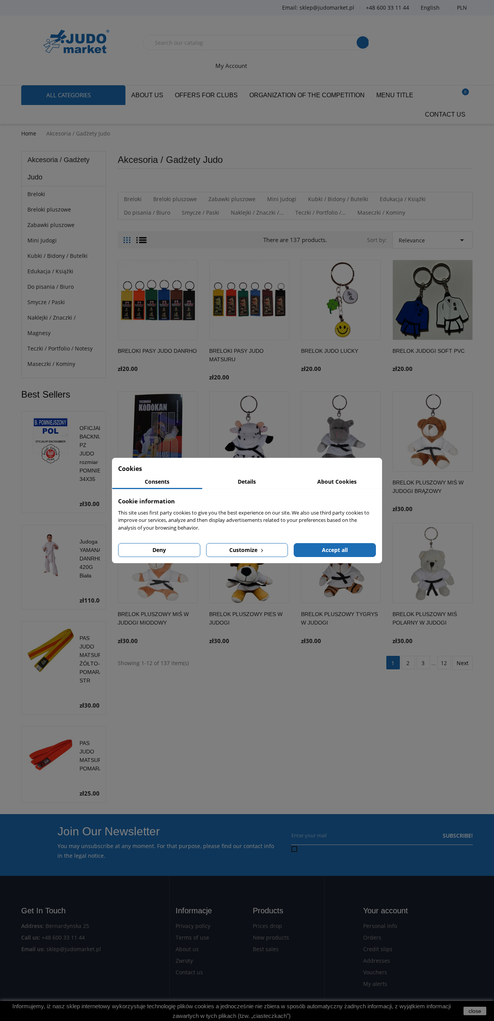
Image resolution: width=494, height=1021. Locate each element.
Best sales (266, 949)
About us (187, 949)
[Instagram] (71, 8)
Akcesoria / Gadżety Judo (58, 168)
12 (444, 663)
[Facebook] (33, 8)
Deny (159, 550)
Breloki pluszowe (49, 209)
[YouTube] (52, 8)
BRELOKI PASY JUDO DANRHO (157, 351)
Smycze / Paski (46, 302)
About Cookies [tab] (337, 481)
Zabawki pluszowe (50, 225)
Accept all (335, 550)
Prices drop (267, 926)
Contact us (189, 972)
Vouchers (375, 972)
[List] (141, 237)
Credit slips (377, 949)
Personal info (380, 926)
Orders (372, 937)
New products (271, 937)
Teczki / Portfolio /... (320, 212)
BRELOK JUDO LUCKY (329, 351)
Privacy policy (193, 926)
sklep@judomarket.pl (73, 949)
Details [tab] (247, 481)
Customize (244, 550)
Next (463, 663)
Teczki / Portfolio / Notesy (60, 348)
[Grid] (127, 237)
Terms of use (192, 937)
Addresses (376, 960)
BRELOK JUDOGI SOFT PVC (428, 351)
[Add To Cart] (190, 359)
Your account (385, 910)
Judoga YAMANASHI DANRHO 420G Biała (95, 558)
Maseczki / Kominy (51, 363)
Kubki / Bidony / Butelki (57, 255)
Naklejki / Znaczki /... (257, 212)
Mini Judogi (42, 240)
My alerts (375, 983)
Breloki (36, 194)
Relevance (433, 240)
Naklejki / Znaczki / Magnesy (51, 325)
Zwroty (184, 960)
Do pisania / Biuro (50, 286)
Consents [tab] (157, 481)
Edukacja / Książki (50, 271)
